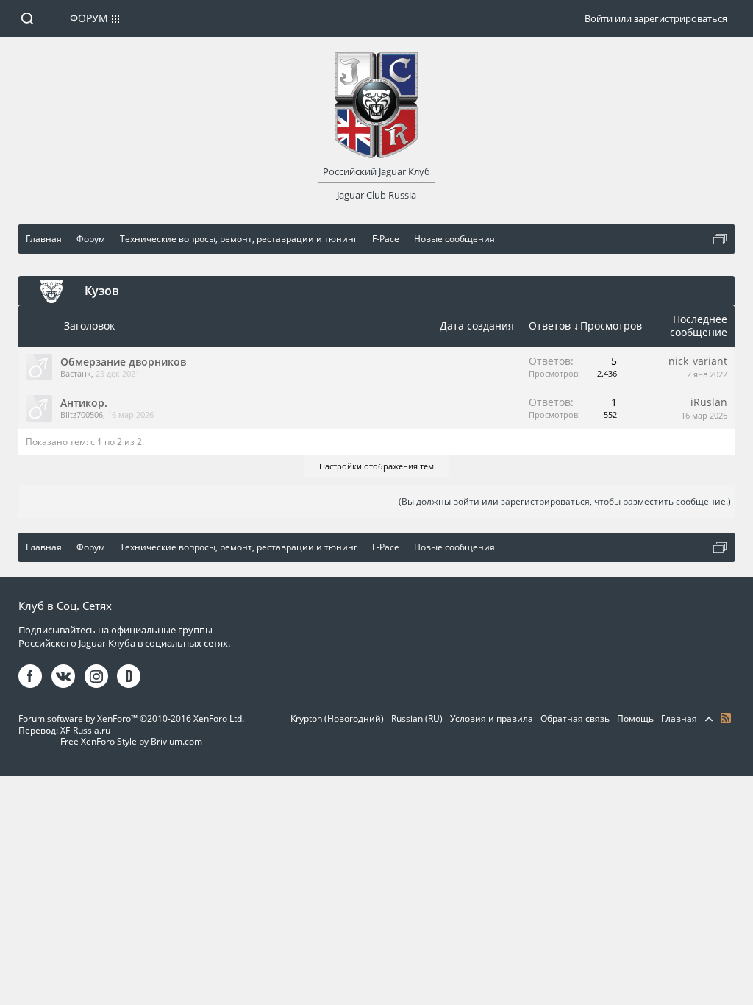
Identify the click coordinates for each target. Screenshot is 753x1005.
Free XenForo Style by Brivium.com (131, 741)
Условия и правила (491, 718)
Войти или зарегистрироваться (656, 18)
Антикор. (83, 403)
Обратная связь (575, 718)
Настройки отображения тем (376, 466)
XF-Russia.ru (85, 730)
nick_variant (697, 361)
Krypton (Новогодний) (337, 718)
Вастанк (75, 373)
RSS (726, 718)
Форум (89, 18)
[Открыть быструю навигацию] (720, 239)
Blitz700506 (81, 414)
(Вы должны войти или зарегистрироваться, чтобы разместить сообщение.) (565, 501)
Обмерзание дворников (123, 362)
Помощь (635, 718)
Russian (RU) (417, 718)
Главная (679, 718)
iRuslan (708, 402)
